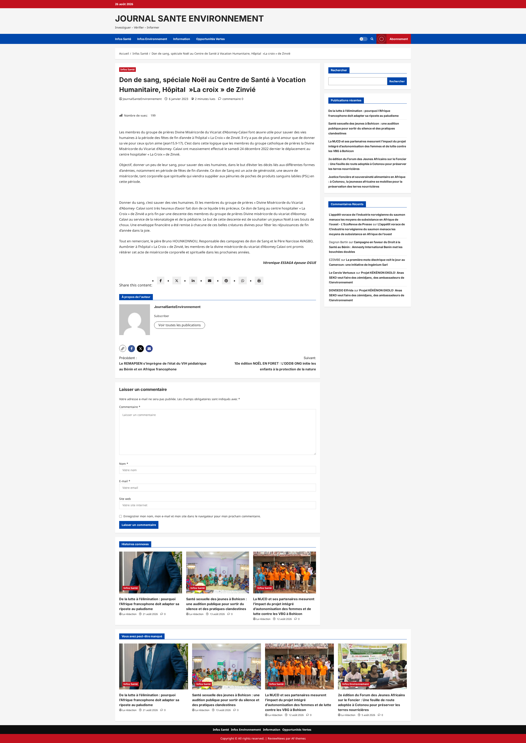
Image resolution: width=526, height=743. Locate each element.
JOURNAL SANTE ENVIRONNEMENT (189, 18)
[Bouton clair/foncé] (363, 39)
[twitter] (176, 280)
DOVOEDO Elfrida (341, 290)
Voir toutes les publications (179, 325)
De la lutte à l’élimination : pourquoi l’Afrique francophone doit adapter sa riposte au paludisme (149, 604)
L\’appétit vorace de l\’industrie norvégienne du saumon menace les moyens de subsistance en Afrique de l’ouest (367, 229)
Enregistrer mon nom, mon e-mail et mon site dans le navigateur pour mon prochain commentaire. (192, 516)
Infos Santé (123, 39)
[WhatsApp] (243, 280)
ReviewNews (276, 738)
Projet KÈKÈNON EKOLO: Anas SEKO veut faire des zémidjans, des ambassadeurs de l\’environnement (366, 277)
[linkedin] (193, 280)
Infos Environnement (152, 39)
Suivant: (275, 363)
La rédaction (129, 614)
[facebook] (160, 280)
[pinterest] (226, 280)
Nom (123, 464)
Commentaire (129, 407)
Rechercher (339, 70)
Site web (125, 499)
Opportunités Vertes (210, 39)
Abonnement (399, 39)
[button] (372, 39)
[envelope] (209, 280)
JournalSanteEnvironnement (142, 99)
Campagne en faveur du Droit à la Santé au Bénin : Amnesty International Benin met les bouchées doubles (366, 247)
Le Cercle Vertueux (342, 272)
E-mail (124, 481)
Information (181, 39)
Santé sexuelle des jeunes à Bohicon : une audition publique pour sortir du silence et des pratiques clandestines (216, 604)
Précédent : (162, 363)
